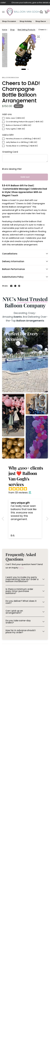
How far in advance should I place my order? (21, 631)
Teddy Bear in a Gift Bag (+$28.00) (22, 145)
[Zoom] (38, 37)
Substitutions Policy (13, 276)
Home (4, 29)
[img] (26, 489)
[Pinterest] (19, 286)
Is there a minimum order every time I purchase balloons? (19, 591)
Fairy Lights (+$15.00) (15, 128)
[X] (15, 286)
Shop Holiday (26, 21)
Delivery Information (13, 261)
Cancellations (9, 253)
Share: (5, 286)
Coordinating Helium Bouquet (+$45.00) (24, 121)
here (21, 567)
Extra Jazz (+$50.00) (15, 118)
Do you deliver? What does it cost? (21, 602)
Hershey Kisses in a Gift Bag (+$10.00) (23, 138)
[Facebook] (11, 286)
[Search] (41, 12)
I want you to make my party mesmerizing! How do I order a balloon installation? (22, 579)
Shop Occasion (9, 21)
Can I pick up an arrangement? (14, 611)
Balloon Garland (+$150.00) (18, 125)
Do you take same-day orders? (18, 621)
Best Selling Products (26, 29)
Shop (12, 29)
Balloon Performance (13, 269)
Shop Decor (40, 21)
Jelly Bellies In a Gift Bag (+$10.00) (21, 142)
